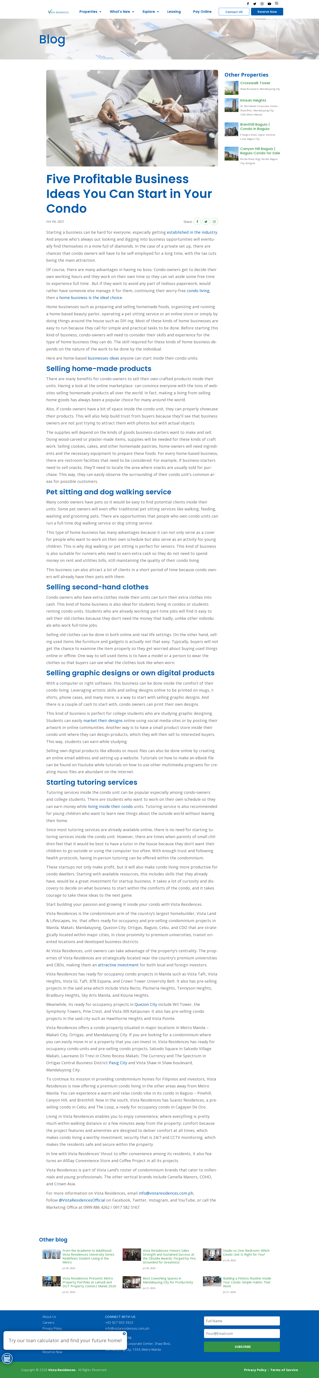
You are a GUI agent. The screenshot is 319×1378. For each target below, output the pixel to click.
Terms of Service (284, 1370)
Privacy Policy (52, 1328)
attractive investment (118, 964)
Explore (149, 11)
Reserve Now (267, 12)
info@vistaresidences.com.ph (166, 1193)
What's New (120, 11)
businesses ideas (103, 358)
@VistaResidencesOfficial (81, 1200)
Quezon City (146, 1004)
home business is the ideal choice (90, 297)
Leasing (174, 11)
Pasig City (118, 1062)
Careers (48, 1322)
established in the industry (192, 232)
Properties (88, 11)
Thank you (50, 1340)
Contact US (234, 12)
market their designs (103, 720)
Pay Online (202, 11)
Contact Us (51, 1334)
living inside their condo (110, 806)
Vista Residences (62, 1370)
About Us (49, 1316)
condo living (198, 290)
